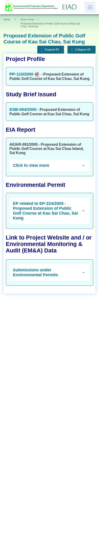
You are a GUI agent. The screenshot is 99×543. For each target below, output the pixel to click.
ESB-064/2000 (23, 109)
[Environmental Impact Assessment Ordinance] (71, 7)
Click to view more (31, 165)
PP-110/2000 (21, 74)
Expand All (52, 49)
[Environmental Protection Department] (32, 7)
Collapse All (82, 49)
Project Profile (27, 19)
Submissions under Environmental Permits (35, 272)
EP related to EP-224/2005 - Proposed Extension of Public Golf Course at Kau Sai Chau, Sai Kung (45, 210)
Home (6, 19)
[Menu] (90, 7)
